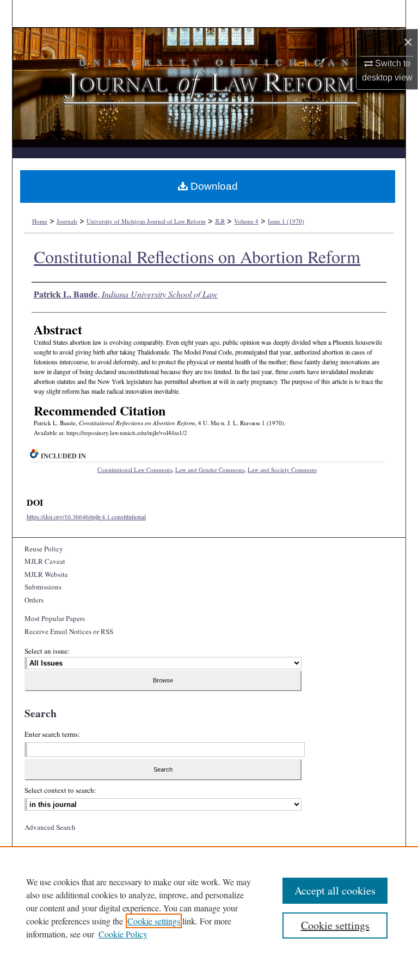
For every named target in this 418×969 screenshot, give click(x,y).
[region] (209, 907)
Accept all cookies (335, 890)
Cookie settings (153, 921)
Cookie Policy (123, 934)
